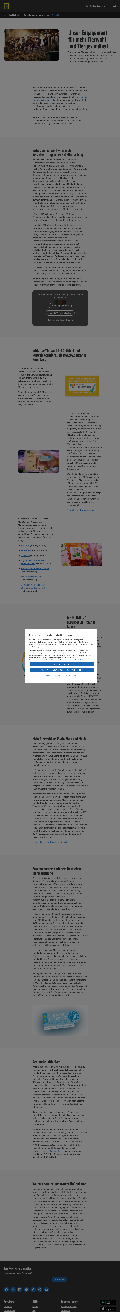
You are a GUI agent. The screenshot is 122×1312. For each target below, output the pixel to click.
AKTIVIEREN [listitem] (61, 664)
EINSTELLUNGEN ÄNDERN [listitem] (60, 675)
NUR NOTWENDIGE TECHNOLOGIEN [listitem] (62, 669)
